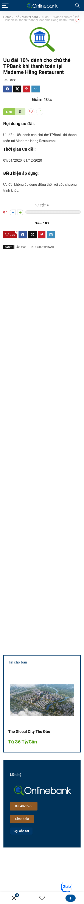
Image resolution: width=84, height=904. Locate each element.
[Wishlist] (42, 898)
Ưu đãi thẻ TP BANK (42, 247)
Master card (30, 17)
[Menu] (5, 5)
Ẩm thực (21, 247)
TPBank (11, 80)
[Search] (77, 5)
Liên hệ (70, 898)
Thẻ (16, 17)
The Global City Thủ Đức (29, 731)
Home (7, 17)
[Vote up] (20, 212)
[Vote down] (13, 212)
